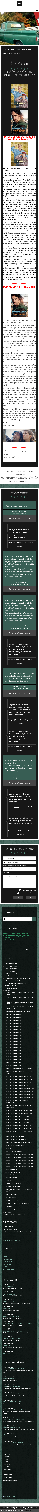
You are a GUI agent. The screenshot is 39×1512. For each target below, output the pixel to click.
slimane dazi (29, 480)
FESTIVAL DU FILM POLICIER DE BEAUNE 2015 (20, 1091)
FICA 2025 (9, 1148)
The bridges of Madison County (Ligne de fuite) (17, 1232)
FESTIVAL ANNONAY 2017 (14, 1044)
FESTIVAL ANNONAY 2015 (14, 1038)
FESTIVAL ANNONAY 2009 (14, 1020)
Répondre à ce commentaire (20, 518)
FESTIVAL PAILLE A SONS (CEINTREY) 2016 (19, 1142)
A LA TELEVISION (11, 1174)
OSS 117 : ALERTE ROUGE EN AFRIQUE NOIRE (17, 50)
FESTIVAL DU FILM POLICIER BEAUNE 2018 (19, 1082)
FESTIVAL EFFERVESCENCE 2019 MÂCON (18, 1116)
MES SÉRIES (8, 1212)
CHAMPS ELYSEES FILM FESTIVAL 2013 (18, 1011)
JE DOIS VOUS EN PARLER (12, 1172)
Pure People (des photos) (10, 1229)
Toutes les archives (10, 1481)
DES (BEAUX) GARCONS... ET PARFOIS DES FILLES (19, 1190)
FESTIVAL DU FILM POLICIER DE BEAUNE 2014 (20, 1088)
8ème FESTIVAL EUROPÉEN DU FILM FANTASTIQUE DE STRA (20, 1002)
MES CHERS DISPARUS (13, 1200)
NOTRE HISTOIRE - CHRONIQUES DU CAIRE (17, 1323)
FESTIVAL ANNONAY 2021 (14, 1057)
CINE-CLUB (9, 1180)
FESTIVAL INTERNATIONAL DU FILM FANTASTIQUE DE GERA (20, 1132)
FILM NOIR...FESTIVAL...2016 (15, 1151)
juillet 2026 (7, 1457)
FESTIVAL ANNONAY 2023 (14, 1060)
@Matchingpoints (18, 542)
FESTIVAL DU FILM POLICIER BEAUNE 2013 (19, 1079)
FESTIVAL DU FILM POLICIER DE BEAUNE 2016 (20, 1094)
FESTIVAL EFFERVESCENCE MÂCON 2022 (18, 1128)
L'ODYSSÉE (6, 1309)
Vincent (5, 1409)
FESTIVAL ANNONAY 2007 (14, 1014)
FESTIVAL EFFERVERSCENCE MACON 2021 (19, 1110)
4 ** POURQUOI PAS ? (11, 973)
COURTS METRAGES (11, 988)
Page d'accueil (8, 53)
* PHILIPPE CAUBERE (11, 964)
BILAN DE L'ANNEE (11, 1178)
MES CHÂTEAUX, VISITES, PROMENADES (18, 1203)
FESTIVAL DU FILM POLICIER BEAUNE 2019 (19, 1085)
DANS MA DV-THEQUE (13, 1187)
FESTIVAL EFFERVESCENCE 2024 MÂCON (18, 1119)
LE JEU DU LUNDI (11, 1194)
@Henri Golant (18, 720)
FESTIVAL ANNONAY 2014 (14, 1035)
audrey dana (19, 478)
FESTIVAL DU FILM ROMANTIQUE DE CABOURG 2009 (18, 1106)
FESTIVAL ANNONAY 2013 (14, 1032)
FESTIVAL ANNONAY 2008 (14, 1017)
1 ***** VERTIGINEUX (11, 966)
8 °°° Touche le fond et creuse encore (15, 983)
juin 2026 (6, 1459)
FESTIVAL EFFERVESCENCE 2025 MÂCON (18, 1122)
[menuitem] (18, 50)
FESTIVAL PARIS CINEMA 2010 (15, 1145)
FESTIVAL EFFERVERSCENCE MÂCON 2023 (19, 1113)
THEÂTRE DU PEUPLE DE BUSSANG (15, 1214)
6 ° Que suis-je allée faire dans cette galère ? (18, 978)
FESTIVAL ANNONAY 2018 (14, 1047)
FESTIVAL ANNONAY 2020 (14, 1054)
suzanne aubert (24, 481)
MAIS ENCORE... (8, 1353)
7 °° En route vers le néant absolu (14, 981)
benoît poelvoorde (8, 478)
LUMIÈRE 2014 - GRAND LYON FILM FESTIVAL (19, 1166)
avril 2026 (7, 1464)
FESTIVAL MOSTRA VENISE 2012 (16, 1136)
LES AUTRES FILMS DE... (13, 1197)
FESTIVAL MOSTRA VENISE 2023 (16, 1139)
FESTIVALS (8, 990)
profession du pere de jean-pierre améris (18, 477)
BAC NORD (17, 53)
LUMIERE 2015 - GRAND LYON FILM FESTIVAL (19, 1154)
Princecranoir (22, 582)
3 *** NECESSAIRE (19, 471)
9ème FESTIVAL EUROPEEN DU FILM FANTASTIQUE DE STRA (20, 1007)
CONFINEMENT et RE (11, 985)
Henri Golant (22, 686)
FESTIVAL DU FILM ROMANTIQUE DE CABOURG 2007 (18, 1101)
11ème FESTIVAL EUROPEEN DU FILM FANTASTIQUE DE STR (20, 998)
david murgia (20, 480)
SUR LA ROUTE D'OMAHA (11, 1338)
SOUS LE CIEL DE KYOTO (11, 1316)
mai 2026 (7, 1462)
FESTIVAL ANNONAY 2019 (14, 1050)
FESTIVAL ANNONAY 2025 (14, 1066)
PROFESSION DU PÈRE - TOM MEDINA (19, 73)
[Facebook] (11, 949)
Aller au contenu (7, 2)
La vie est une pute (10, 1210)
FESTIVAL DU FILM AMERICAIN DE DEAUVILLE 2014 (19, 1072)
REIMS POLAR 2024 (12, 1169)
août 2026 (7, 1454)
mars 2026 (7, 1467)
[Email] (19, 3)
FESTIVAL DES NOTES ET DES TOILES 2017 (19, 1069)
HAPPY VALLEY (8, 1346)
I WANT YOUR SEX (9, 1294)
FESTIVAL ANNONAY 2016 (14, 1041)
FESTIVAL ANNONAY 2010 (14, 1023)
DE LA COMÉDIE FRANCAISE (12, 1331)
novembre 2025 (8, 1477)
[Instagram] (19, 949)
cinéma (35, 477)
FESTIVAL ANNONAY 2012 (14, 1029)
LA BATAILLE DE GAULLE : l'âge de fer (21, 1409)
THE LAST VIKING (9, 1301)
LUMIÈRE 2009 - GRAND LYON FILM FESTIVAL (19, 1160)
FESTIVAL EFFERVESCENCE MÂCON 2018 (18, 1125)
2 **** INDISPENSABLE (11, 969)
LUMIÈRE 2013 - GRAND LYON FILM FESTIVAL (19, 1163)
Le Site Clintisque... (8, 1226)
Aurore (22, 776)
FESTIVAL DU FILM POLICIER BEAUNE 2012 (19, 1076)
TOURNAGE (10, 1206)
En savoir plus (23, 1510)
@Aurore (17, 806)
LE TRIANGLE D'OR (9, 1286)
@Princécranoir (18, 659)
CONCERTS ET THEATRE (13, 1184)
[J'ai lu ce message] (37, 1507)
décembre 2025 (8, 1474)
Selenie (5, 1402)
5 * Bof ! (7, 976)
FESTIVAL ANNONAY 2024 (14, 1063)
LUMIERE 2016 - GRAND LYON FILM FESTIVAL (19, 1157)
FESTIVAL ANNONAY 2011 (14, 1026)
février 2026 (7, 1469)
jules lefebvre (29, 478)
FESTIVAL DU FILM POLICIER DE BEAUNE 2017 (20, 1097)
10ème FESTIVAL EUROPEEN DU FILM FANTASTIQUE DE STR (20, 993)
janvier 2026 (7, 1472)
